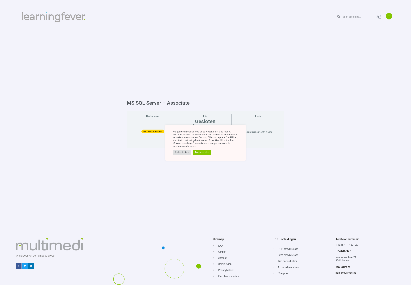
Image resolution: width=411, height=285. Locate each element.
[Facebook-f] (19, 266)
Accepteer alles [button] (202, 152)
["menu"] (389, 16)
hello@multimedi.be (346, 272)
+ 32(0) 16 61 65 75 (347, 245)
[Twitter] (25, 266)
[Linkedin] (31, 266)
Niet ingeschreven (152, 131)
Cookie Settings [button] (182, 152)
